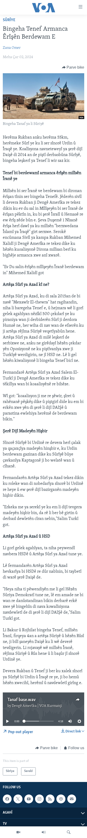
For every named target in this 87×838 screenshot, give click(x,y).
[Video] (18, 832)
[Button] (73, 67)
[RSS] (50, 799)
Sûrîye (9, 20)
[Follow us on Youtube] (28, 799)
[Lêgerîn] (69, 832)
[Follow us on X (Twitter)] (17, 799)
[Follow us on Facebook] (7, 799)
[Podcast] (60, 799)
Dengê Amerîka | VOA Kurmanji (37, 706)
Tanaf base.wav (21, 700)
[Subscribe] (71, 799)
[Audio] (44, 832)
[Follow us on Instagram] (39, 799)
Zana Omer (12, 48)
